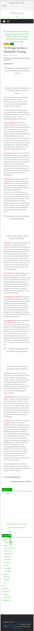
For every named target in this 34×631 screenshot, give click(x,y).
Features (6, 44)
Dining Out (7, 577)
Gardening (7, 557)
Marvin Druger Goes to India (20, 481)
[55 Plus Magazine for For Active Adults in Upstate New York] (4, 21)
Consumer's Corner (9, 548)
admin (16, 55)
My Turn (6, 565)
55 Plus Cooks (8, 542)
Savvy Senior (7, 568)
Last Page (6, 579)
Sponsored (5, 589)
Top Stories (5, 594)
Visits (12, 44)
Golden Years (7, 559)
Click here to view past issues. (17, 527)
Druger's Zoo (7, 551)
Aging (5, 545)
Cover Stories (7, 597)
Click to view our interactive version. (16, 524)
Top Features (6, 591)
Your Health (7, 571)
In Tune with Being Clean (12, 477)
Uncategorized (6, 600)
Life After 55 (7, 562)
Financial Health (8, 554)
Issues (4, 586)
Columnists (5, 540)
